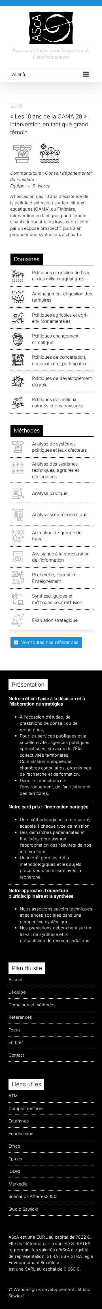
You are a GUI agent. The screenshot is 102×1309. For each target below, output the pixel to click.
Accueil (16, 979)
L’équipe (17, 992)
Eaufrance (18, 1121)
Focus (14, 1030)
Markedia (17, 1184)
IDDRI (14, 1171)
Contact (16, 1055)
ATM (13, 1095)
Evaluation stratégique (55, 620)
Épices (15, 1158)
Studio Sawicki (23, 1209)
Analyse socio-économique (59, 514)
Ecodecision (20, 1133)
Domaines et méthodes (32, 1004)
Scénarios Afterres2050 (32, 1196)
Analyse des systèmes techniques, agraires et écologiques (55, 470)
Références (20, 1017)
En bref (15, 1042)
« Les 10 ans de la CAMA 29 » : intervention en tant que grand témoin (50, 124)
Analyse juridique (49, 493)
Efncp (14, 1146)
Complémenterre (25, 1108)
